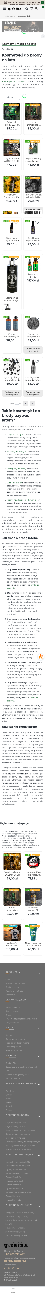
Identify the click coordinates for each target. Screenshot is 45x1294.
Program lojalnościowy (15, 983)
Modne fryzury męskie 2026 (18, 1162)
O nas (8, 979)
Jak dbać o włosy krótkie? (17, 1235)
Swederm (10, 1102)
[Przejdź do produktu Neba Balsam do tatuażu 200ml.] (33, 932)
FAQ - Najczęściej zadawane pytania (21, 1019)
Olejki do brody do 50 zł (16, 1123)
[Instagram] (13, 1268)
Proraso (9, 1110)
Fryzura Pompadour (14, 1188)
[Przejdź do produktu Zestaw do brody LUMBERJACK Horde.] (33, 263)
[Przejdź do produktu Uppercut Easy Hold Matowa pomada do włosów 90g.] (33, 861)
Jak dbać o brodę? (13, 1078)
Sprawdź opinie (12, 1047)
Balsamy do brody (15, 451)
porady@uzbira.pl (15, 1260)
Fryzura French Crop (14, 1177)
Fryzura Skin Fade (13, 1200)
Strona (12, 403)
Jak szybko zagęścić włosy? (18, 1216)
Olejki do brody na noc (15, 1138)
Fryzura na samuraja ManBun (18, 1192)
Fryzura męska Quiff (14, 1181)
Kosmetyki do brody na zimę (18, 1149)
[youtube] (18, 1268)
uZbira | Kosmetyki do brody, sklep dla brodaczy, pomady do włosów (17, 16)
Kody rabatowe (12, 1022)
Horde (8, 1099)
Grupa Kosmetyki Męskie (17, 1074)
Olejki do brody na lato (15, 1126)
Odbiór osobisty (12, 987)
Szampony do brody (16, 468)
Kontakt (9, 1035)
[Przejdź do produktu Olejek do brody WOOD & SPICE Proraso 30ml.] (12, 147)
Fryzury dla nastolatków (16, 1169)
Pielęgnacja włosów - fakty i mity (20, 1213)
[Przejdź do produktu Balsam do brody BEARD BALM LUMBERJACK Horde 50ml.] (12, 111)
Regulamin (10, 995)
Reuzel (9, 1106)
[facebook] (4, 1268)
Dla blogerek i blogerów (16, 1039)
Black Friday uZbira (14, 1050)
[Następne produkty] (25, 403)
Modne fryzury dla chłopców (18, 1166)
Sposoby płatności (13, 1007)
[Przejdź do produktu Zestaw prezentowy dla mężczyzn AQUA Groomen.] (12, 323)
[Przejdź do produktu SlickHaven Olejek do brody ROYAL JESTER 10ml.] (12, 227)
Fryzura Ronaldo (13, 1196)
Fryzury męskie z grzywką (17, 1173)
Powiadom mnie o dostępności (33, 350)
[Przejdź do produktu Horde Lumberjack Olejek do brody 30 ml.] (33, 111)
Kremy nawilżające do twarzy (20, 500)
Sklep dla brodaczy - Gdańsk (18, 1043)
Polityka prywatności (15, 991)
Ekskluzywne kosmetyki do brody (20, 1145)
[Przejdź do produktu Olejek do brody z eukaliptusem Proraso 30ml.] (33, 147)
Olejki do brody (14, 434)
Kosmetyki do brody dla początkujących (23, 1142)
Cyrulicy (9, 1095)
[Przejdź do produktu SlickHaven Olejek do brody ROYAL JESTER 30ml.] (33, 227)
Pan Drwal (10, 1091)
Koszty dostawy (12, 1011)
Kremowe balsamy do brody (18, 1134)
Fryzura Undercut (13, 1185)
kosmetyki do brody (13, 81)
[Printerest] (9, 1268)
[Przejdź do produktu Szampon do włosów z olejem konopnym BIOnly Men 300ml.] (12, 275)
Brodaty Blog (12, 1063)
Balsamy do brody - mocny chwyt (20, 1130)
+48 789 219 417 (14, 1254)
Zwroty (9, 1015)
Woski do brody (14, 483)
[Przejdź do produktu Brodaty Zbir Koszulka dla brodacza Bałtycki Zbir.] (12, 932)
